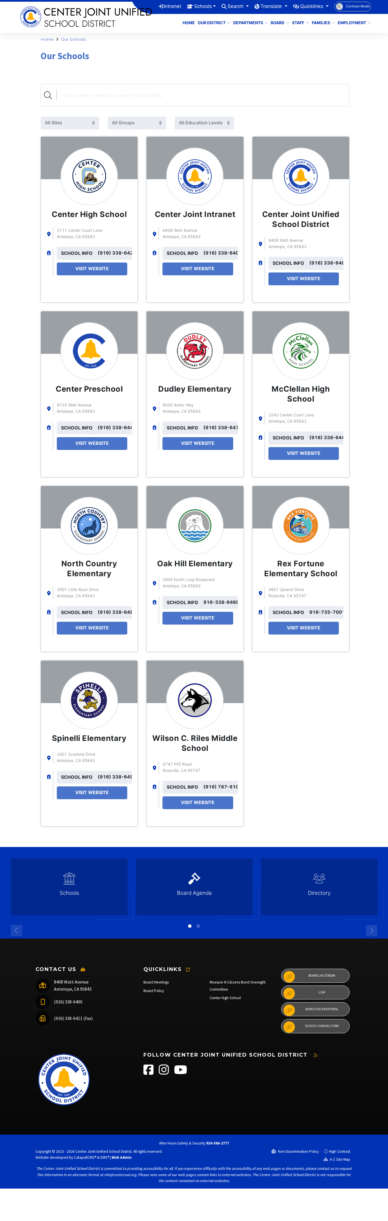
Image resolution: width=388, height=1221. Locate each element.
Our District (212, 22)
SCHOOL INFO (77, 253)
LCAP (321, 992)
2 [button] (198, 926)
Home (188, 22)
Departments (248, 22)
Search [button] (236, 6)
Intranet (172, 6)
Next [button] (371, 930)
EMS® (105, 1157)
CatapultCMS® (85, 1157)
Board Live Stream (321, 976)
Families (321, 22)
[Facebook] (149, 1072)
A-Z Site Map (339, 1159)
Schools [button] (203, 6)
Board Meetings (156, 982)
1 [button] (190, 926)
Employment (352, 22)
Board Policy (153, 990)
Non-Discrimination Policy (298, 1151)
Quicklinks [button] (312, 6)
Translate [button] (271, 6)
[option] (69, 889)
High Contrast (339, 1151)
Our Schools (73, 39)
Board (277, 22)
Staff (298, 22)
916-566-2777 (217, 1143)
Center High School (225, 997)
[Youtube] (180, 1072)
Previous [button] (16, 930)
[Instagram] (164, 1072)
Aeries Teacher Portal (321, 1009)
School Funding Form (322, 1026)
